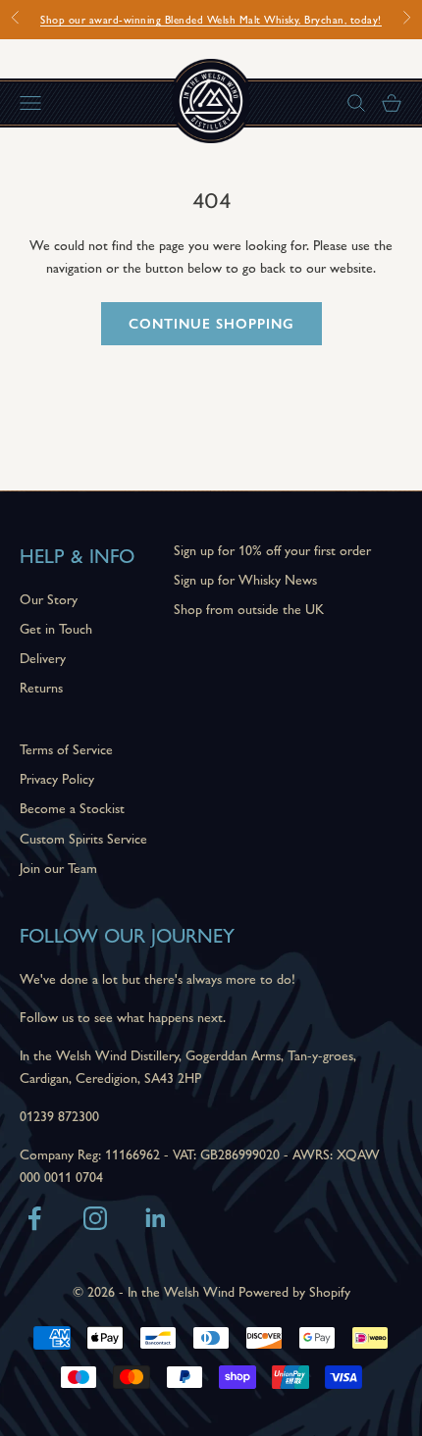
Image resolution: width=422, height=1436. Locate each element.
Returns (41, 686)
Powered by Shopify (294, 1291)
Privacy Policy (57, 778)
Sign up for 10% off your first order (272, 549)
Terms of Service (66, 748)
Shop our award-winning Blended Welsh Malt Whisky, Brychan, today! (211, 19)
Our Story (49, 598)
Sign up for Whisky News (245, 579)
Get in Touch (56, 628)
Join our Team (58, 867)
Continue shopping (211, 323)
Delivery (43, 657)
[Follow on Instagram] (95, 1218)
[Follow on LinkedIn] (156, 1218)
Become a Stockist (72, 807)
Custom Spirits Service (83, 837)
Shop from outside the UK (249, 608)
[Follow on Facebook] (34, 1218)
